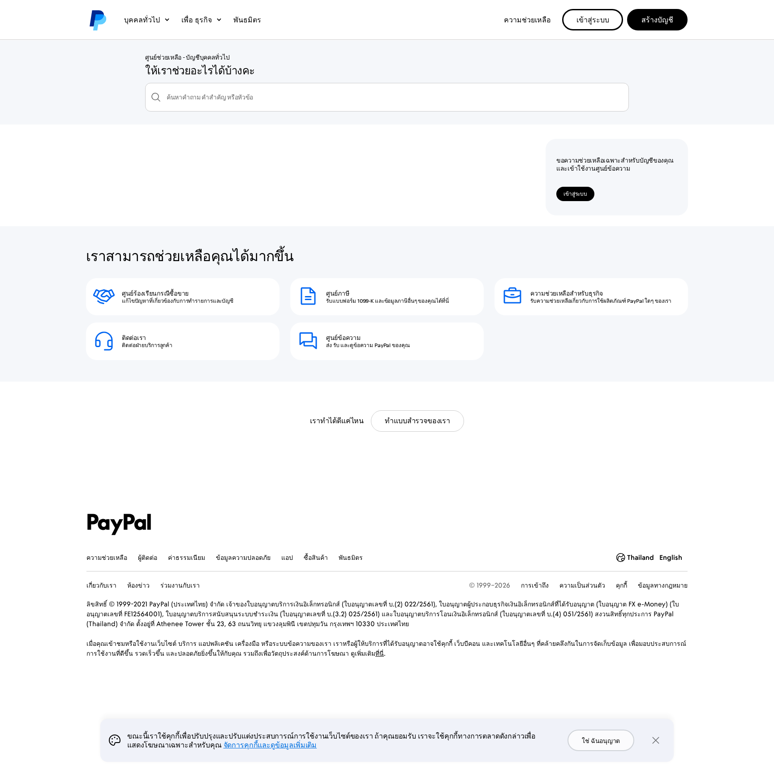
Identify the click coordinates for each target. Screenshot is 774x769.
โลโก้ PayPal (97, 19)
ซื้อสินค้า (316, 557)
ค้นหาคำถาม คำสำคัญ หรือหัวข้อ (210, 97)
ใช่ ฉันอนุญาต (601, 740)
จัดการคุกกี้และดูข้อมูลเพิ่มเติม (270, 744)
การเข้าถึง (535, 585)
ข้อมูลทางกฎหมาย (663, 585)
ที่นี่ (379, 653)
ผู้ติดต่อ (147, 557)
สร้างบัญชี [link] (657, 19)
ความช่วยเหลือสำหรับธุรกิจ (566, 293)
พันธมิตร (247, 19)
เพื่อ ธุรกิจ (196, 19)
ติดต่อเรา (134, 337)
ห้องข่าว (138, 585)
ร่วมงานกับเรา (180, 585)
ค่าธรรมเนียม (186, 557)
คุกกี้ (621, 585)
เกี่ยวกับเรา (101, 585)
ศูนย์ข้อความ (343, 337)
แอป (287, 557)
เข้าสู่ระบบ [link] (592, 19)
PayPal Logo (119, 524)
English (670, 557)
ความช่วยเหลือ (527, 19)
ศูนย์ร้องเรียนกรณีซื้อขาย (155, 293)
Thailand (640, 557)
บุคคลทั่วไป (142, 19)
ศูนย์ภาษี (337, 293)
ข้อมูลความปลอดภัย (243, 557)
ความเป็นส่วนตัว (582, 585)
